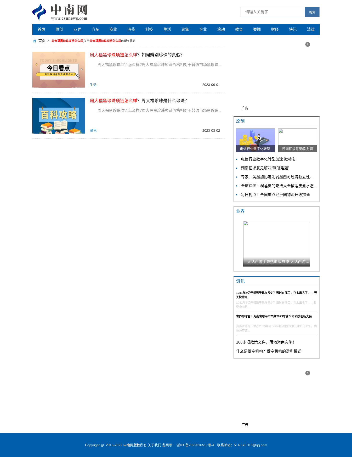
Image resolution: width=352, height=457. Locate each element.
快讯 (293, 29)
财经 (275, 29)
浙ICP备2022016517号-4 (195, 445)
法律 (311, 29)
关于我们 (154, 445)
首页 (41, 29)
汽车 (95, 29)
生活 (167, 29)
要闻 (257, 29)
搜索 (312, 12)
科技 (149, 29)
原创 (59, 29)
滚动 (221, 29)
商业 (113, 29)
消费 (131, 29)
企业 (203, 29)
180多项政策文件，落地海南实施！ (266, 342)
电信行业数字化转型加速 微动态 (268, 159)
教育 (239, 29)
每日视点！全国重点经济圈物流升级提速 (275, 195)
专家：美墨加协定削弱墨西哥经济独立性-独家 (280, 177)
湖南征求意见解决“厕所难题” (265, 168)
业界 (77, 29)
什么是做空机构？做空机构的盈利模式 (268, 351)
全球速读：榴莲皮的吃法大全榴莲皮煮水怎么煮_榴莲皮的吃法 (293, 186)
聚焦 (185, 29)
